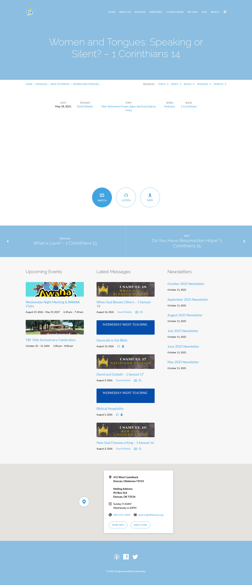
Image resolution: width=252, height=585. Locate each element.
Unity (128, 110)
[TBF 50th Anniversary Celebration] (55, 331)
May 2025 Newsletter (183, 362)
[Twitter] (135, 556)
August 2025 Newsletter (185, 315)
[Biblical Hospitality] (126, 400)
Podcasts (169, 106)
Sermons (140, 12)
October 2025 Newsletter (186, 284)
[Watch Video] (136, 312)
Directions (140, 525)
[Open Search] (225, 12)
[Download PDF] (123, 346)
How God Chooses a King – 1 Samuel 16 (125, 443)
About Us (125, 12)
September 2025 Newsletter (187, 299)
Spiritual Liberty (146, 106)
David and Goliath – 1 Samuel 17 (120, 374)
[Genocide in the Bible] (126, 332)
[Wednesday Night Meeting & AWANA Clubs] (55, 294)
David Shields (85, 106)
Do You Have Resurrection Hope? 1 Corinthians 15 (187, 243)
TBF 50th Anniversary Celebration (51, 340)
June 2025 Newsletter (183, 346)
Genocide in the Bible (112, 340)
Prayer (124, 106)
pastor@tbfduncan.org (150, 514)
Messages (41, 84)
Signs (132, 106)
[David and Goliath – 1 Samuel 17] (126, 366)
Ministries (155, 12)
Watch (215, 12)
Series (175, 84)
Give (204, 12)
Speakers (202, 84)
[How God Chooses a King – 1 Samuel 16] (126, 434)
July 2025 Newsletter (182, 331)
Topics (162, 84)
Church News (175, 12)
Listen (126, 200)
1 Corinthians (189, 106)
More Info (118, 525)
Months (219, 84)
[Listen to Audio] (141, 312)
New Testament (60, 84)
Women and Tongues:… (87, 84)
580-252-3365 (121, 514)
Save (150, 200)
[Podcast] (116, 556)
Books (188, 84)
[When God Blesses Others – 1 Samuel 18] (126, 294)
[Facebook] (126, 556)
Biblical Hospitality (110, 408)
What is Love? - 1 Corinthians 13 (65, 243)
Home (112, 12)
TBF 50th (192, 12)
